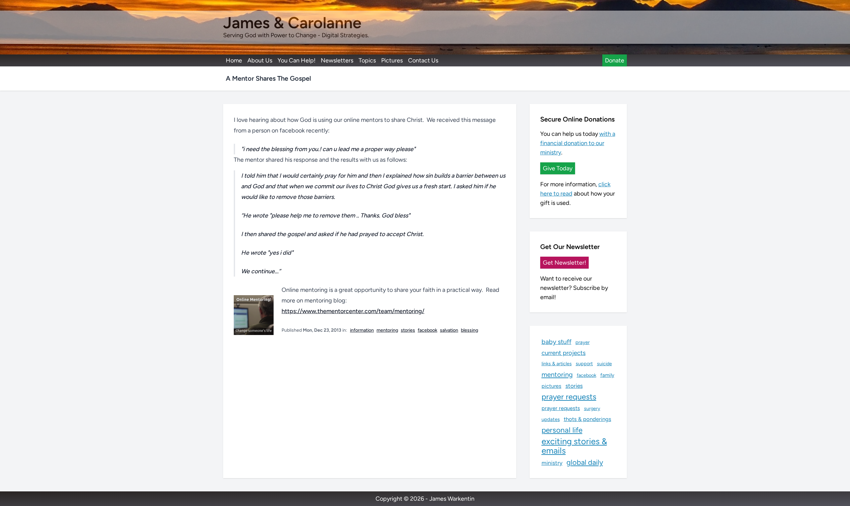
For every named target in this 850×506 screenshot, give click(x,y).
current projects (564, 353)
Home (234, 60)
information (362, 330)
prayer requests (569, 396)
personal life (562, 430)
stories (408, 330)
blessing (469, 330)
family (607, 375)
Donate (614, 60)
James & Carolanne (292, 22)
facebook (427, 330)
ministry (552, 463)
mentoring (387, 330)
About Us (259, 60)
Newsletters (337, 60)
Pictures (392, 60)
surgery (592, 408)
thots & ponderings (587, 419)
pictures (551, 386)
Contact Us (423, 60)
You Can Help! (296, 60)
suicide (604, 364)
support (584, 364)
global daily (584, 462)
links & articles (557, 364)
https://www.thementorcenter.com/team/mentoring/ (353, 311)
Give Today (557, 168)
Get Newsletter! (564, 262)
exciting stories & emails (574, 446)
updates (551, 419)
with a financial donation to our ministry (577, 143)
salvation (449, 330)
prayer (582, 342)
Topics (367, 60)
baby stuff (556, 342)
